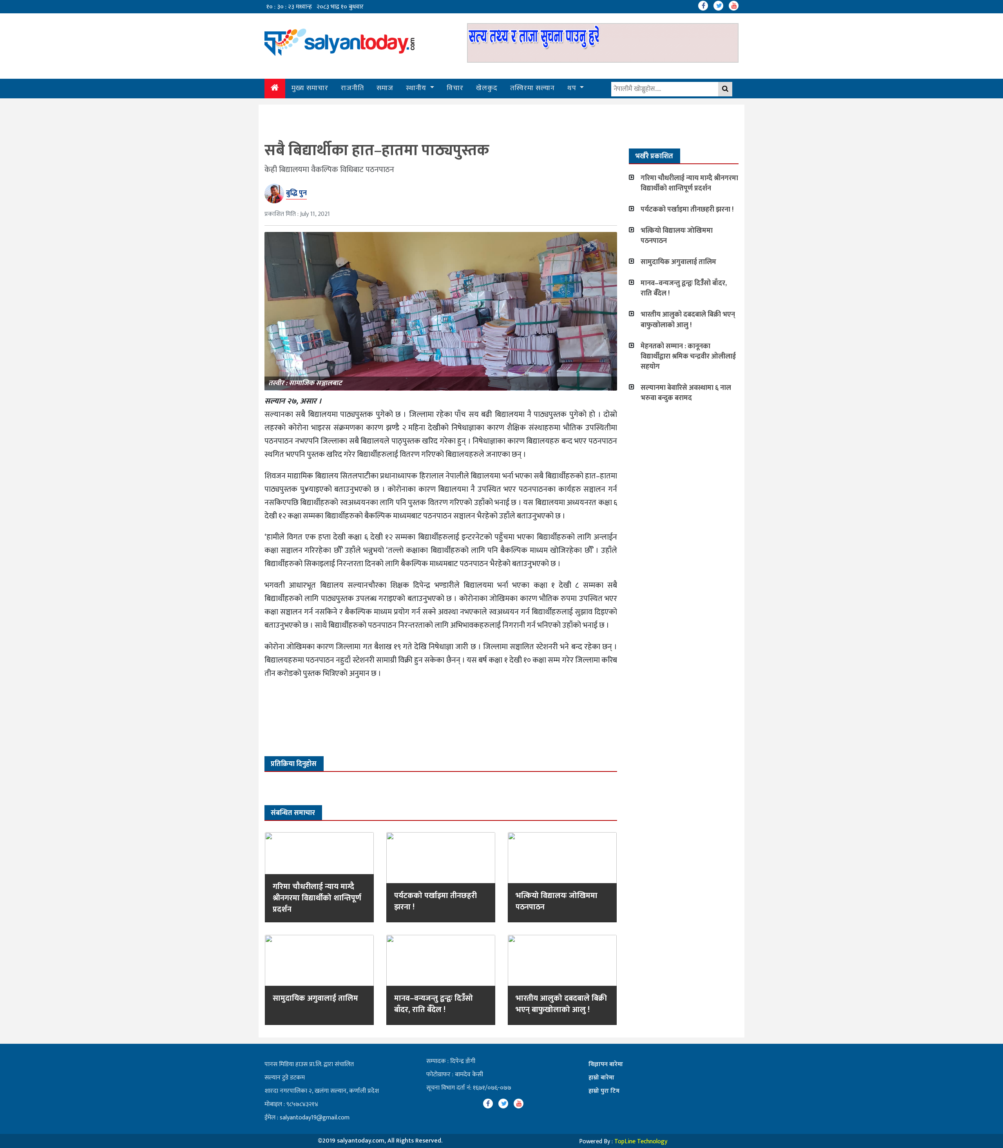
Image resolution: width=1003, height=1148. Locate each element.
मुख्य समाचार (309, 88)
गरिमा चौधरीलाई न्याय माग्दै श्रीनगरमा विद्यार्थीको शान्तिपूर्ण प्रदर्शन (317, 898)
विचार (455, 88)
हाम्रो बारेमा (601, 1077)
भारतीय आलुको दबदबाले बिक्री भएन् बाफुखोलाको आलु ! (561, 1004)
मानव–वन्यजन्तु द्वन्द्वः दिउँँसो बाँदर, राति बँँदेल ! (433, 1004)
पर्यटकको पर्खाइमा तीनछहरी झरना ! (435, 901)
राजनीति (352, 88)
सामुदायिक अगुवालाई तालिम (315, 998)
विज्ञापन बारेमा (605, 1064)
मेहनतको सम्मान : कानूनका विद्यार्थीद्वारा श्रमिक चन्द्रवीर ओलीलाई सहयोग (688, 356)
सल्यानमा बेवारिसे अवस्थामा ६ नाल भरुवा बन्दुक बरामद (686, 393)
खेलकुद (487, 88)
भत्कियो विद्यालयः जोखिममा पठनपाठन (556, 901)
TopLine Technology (640, 1141)
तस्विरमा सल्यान (532, 88)
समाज (385, 88)
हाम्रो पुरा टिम (603, 1091)
